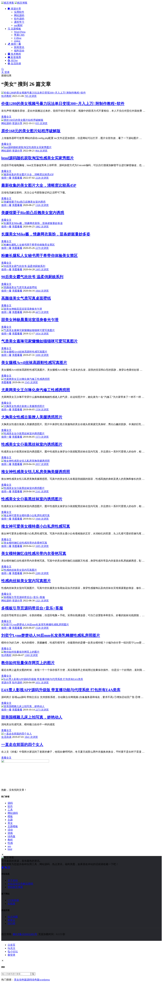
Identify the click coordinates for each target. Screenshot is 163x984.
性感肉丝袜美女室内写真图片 (26, 581)
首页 (12, 945)
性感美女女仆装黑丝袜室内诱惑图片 (31, 444)
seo (9, 846)
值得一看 (15, 44)
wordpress (44, 979)
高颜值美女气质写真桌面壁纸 (26, 298)
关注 (12, 948)
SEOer (14, 60)
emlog (17, 41)
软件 (10, 806)
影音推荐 (15, 57)
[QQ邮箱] (9, 867)
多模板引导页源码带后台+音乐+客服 (32, 608)
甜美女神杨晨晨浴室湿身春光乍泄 (30, 320)
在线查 (11, 903)
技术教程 (15, 54)
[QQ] (2, 867)
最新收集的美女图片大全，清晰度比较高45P (38, 185)
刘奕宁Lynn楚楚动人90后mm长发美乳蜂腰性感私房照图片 (50, 635)
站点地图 (13, 916)
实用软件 (19, 12)
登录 (7, 72)
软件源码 (19, 18)
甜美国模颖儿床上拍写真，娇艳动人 (31, 717)
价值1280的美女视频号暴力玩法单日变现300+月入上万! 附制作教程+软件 (62, 103)
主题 (10, 819)
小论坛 (14, 951)
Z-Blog (17, 38)
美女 (10, 823)
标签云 (11, 920)
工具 (10, 809)
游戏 (10, 833)
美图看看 (17, 177)
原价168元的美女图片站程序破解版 (30, 131)
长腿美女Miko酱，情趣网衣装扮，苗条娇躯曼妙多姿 (45, 234)
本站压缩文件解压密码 (20, 883)
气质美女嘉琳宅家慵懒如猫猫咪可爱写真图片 (39, 341)
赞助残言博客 (15, 887)
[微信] (6, 867)
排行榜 (11, 923)
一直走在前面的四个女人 (22, 744)
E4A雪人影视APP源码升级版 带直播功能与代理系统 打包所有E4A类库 (60, 690)
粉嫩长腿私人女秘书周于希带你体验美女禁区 (39, 255)
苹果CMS (19, 35)
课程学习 (19, 22)
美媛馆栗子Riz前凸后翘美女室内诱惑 (32, 213)
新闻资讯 (19, 47)
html (10, 849)
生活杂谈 (15, 63)
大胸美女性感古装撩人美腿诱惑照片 (31, 417)
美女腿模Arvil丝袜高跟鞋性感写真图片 (34, 363)
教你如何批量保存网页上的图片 (28, 663)
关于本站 (13, 880)
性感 (10, 843)
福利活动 (19, 50)
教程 (10, 839)
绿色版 (11, 836)
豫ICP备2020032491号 (25, 934)
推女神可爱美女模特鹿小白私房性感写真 (35, 526)
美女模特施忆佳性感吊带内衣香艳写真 (33, 553)
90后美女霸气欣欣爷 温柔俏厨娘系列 (32, 277)
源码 (10, 803)
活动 (10, 829)
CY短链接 (13, 900)
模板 (10, 816)
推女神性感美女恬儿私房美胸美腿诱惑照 (35, 472)
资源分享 (15, 8)
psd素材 (18, 25)
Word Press (19, 31)
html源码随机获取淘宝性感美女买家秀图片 (37, 158)
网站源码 (19, 15)
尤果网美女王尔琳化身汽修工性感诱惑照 (35, 390)
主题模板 (15, 28)
